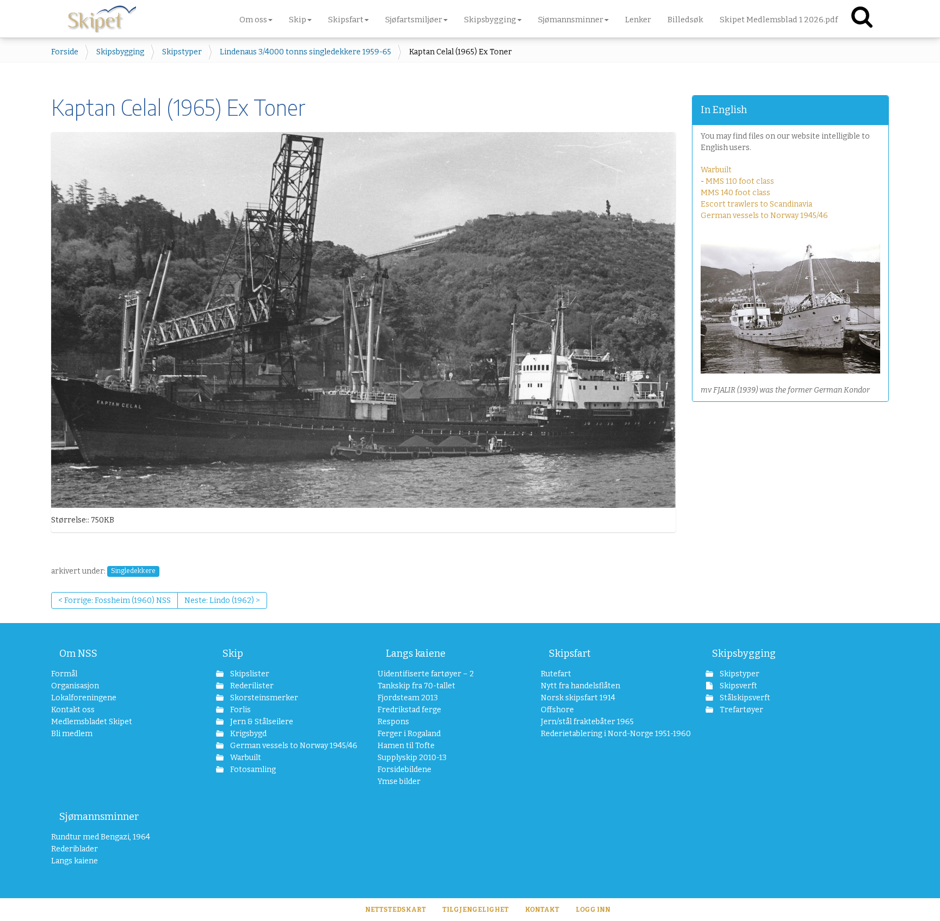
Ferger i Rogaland (409, 733)
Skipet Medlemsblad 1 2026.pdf (779, 19)
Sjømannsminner (99, 817)
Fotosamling (252, 769)
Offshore (557, 709)
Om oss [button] (253, 19)
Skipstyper (182, 52)
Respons (393, 721)
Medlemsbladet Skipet (91, 721)
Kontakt (542, 909)
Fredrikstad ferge (409, 709)
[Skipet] (101, 16)
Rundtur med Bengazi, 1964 (100, 837)
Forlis (239, 709)
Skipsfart (570, 653)
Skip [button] (297, 19)
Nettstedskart (395, 909)
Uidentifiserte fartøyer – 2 (426, 674)
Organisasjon (75, 685)
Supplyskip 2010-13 (412, 757)
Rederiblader (74, 849)
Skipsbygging (120, 52)
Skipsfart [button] (345, 19)
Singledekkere (133, 571)
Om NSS (78, 653)
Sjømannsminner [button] (570, 19)
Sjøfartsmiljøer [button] (413, 19)
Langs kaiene (416, 653)
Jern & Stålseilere (260, 721)
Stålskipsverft (744, 697)
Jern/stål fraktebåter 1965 (587, 721)
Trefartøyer (740, 709)
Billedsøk (685, 19)
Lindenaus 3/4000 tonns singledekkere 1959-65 (305, 52)
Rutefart (556, 674)
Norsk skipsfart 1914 (578, 697)
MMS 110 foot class (740, 181)
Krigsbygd (247, 733)
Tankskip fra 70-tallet (416, 685)
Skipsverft (737, 685)
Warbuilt (716, 170)
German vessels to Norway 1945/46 (764, 215)
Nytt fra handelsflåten (580, 685)
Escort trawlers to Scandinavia (756, 204)
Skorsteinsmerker (263, 697)
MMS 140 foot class (735, 192)
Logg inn (593, 909)
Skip (232, 653)
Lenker (638, 19)
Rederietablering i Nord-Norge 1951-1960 (601, 733)
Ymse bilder (399, 781)
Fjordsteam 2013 (408, 697)
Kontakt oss (73, 709)
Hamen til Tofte (406, 745)
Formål (64, 674)
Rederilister (251, 685)
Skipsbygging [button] (490, 19)
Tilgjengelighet (475, 909)
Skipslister (248, 674)
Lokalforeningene (83, 697)
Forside (64, 52)
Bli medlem (71, 733)
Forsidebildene (404, 769)
